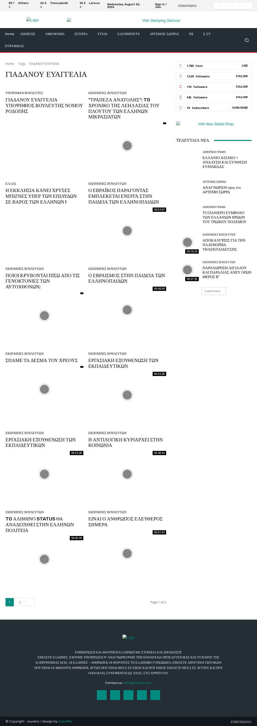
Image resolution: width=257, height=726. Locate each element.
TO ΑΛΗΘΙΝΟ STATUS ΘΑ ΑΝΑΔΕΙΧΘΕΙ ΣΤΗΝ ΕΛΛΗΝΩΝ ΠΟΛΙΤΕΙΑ (40, 524)
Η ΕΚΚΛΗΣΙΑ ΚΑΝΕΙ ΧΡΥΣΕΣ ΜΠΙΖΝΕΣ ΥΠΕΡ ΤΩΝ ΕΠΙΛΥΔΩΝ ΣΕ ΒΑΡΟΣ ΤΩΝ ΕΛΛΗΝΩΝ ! (41, 196)
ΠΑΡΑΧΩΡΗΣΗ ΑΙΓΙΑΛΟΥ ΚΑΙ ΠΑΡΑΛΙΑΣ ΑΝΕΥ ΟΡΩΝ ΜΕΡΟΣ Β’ (227, 272)
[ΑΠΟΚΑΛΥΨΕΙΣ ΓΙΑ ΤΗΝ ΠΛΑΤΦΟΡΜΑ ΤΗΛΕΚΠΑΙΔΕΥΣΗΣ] (187, 242)
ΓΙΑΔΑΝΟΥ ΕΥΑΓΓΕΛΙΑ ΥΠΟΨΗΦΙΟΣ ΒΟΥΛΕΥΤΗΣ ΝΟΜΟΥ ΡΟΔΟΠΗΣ (44, 105)
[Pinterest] (236, 6)
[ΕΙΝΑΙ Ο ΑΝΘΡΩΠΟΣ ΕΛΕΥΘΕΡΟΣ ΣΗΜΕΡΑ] (127, 553)
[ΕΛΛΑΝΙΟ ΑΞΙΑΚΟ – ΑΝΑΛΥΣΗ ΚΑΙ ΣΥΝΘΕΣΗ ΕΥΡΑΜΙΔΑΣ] (187, 159)
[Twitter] (242, 6)
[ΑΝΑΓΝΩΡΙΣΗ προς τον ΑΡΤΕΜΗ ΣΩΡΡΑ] (187, 187)
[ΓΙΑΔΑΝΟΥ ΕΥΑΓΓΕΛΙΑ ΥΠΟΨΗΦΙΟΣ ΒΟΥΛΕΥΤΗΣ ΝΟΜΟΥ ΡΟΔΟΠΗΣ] (44, 140)
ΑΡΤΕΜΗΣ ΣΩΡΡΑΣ (214, 181)
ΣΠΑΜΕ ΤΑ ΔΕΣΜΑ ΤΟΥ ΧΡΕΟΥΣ (42, 360)
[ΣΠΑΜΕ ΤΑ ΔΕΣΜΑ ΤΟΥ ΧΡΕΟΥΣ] (44, 389)
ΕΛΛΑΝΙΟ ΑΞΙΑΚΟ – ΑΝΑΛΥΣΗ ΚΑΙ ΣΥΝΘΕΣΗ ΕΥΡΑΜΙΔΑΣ (225, 162)
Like (245, 65)
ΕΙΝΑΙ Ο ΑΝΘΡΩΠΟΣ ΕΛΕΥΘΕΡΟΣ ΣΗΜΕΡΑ (125, 521)
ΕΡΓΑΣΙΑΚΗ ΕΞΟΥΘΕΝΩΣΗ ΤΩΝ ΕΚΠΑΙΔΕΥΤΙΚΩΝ (123, 363)
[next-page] (30, 602)
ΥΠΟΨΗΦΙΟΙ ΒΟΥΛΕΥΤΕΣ (24, 93)
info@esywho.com (138, 683)
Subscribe (240, 107)
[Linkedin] (229, 6)
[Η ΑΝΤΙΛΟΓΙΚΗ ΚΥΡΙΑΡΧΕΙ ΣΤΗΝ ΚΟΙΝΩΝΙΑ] (127, 474)
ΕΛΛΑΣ (11, 183)
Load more (212, 291)
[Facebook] (216, 6)
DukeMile (65, 721)
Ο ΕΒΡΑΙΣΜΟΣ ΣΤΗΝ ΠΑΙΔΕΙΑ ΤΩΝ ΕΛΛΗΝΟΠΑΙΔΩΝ (126, 278)
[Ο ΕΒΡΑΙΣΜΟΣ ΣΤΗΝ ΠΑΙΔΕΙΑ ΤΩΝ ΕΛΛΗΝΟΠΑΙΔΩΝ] (127, 310)
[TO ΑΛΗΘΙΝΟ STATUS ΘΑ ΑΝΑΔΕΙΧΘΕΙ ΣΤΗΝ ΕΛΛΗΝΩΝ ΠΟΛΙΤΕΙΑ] (44, 559)
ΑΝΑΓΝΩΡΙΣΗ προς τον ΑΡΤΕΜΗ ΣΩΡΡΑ (222, 189)
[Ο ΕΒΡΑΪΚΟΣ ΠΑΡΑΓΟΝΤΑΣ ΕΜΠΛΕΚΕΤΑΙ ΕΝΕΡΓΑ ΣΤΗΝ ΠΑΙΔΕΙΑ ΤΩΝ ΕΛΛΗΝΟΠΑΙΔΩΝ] (127, 231)
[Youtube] (249, 6)
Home (10, 64)
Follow (242, 76)
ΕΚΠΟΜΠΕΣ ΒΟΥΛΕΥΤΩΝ (107, 93)
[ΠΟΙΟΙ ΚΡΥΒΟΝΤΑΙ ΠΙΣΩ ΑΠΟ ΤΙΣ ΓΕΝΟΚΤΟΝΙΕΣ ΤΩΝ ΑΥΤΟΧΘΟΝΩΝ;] (44, 315)
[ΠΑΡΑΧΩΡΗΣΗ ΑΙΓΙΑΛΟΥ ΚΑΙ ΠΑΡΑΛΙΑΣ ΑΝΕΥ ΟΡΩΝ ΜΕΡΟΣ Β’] (187, 270)
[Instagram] (223, 6)
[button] (246, 40)
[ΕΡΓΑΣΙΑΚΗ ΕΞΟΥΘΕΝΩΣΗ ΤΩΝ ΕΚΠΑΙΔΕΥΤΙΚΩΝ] (127, 395)
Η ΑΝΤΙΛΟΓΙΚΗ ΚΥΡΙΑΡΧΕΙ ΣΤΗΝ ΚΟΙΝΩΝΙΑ (125, 442)
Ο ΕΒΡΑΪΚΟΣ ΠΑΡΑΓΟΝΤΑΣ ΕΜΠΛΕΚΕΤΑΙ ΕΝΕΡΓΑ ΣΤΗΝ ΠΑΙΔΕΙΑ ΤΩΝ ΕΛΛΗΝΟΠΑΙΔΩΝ (123, 196)
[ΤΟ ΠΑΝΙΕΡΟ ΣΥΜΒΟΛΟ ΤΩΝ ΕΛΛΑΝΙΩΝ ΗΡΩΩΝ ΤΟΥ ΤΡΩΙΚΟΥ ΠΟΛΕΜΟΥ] (187, 215)
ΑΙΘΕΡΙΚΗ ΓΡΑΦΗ (214, 152)
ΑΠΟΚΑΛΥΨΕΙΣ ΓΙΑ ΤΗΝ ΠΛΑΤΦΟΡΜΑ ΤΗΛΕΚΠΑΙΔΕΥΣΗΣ (224, 245)
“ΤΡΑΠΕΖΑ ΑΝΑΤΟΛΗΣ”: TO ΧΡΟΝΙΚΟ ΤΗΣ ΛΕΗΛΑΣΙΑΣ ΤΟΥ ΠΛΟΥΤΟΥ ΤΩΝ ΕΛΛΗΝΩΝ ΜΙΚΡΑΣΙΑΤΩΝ (124, 108)
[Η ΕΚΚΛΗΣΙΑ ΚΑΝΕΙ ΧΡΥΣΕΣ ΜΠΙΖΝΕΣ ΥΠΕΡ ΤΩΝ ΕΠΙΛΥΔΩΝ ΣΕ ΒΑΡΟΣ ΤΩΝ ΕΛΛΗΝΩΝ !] (44, 231)
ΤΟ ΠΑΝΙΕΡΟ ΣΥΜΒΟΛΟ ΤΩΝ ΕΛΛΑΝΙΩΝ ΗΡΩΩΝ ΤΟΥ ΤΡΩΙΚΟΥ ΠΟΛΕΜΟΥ (224, 217)
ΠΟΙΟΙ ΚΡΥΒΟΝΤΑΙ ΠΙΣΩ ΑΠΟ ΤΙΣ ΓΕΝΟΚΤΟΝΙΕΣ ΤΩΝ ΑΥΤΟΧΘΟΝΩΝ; (43, 281)
